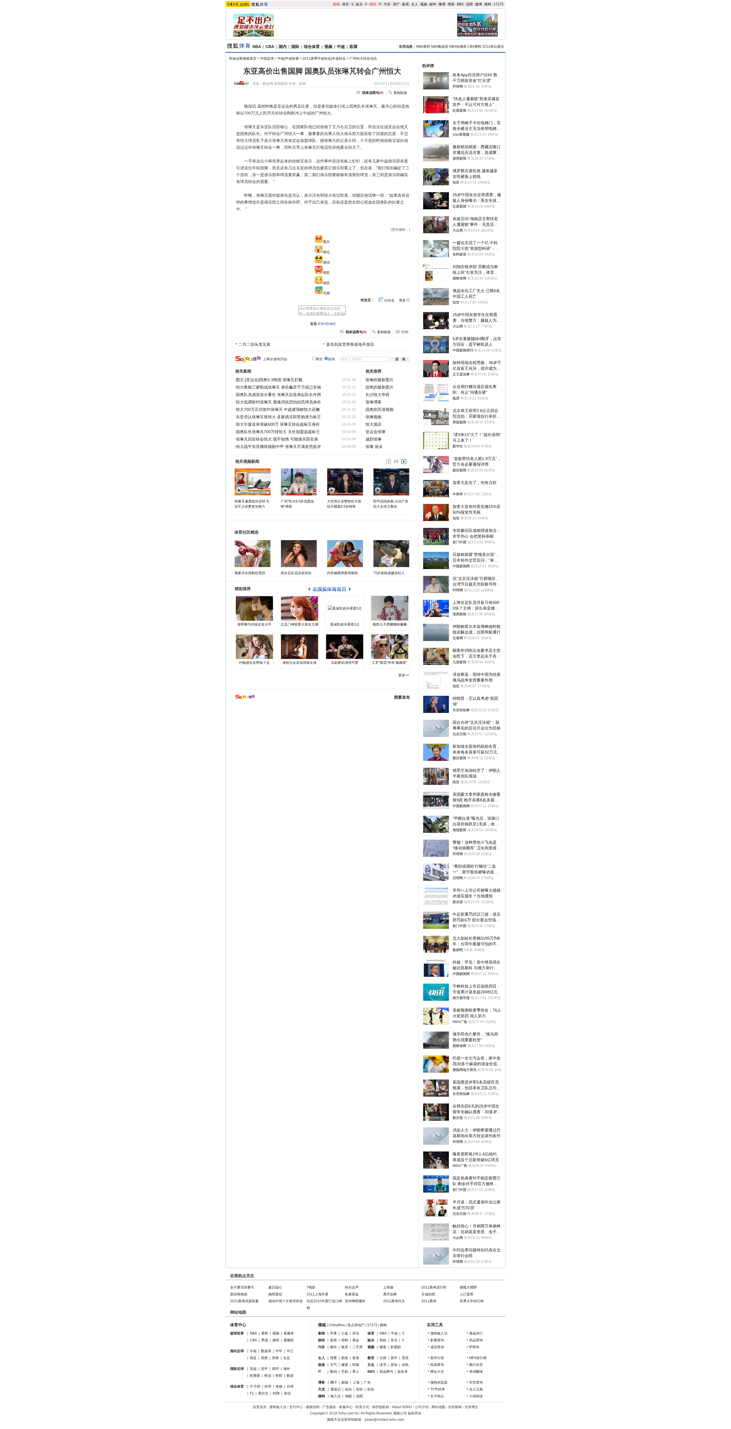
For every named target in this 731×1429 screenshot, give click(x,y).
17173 (498, 4)
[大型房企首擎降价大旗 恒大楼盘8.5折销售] (345, 481)
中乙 (290, 1351)
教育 (370, 1358)
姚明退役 (275, 1294)
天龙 (321, 1389)
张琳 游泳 (374, 446)
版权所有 (414, 1413)
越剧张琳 (373, 439)
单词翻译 (476, 1372)
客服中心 (346, 1407)
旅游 (321, 1365)
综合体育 (312, 46)
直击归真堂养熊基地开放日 (350, 344)
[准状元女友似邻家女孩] (299, 646)
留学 (394, 1358)
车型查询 (476, 1382)
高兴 (326, 242)
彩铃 (359, 1389)
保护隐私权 (380, 1407)
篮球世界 (237, 1333)
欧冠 (267, 1376)
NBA (256, 46)
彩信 (370, 1389)
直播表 (289, 1333)
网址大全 (437, 1372)
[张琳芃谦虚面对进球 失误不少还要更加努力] (252, 481)
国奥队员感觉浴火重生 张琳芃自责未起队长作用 (278, 394)
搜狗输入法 (438, 1333)
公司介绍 (422, 1407)
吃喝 (355, 1365)
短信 (348, 1389)
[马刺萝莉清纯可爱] (344, 646)
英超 (253, 1369)
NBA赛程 (423, 47)
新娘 (344, 1358)
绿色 (405, 1365)
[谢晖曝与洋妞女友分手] (254, 608)
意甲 (264, 1369)
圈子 (333, 1382)
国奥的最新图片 (379, 387)
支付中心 (296, 1407)
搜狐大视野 (468, 1287)
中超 (341, 46)
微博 (442, 4)
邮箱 (345, 1382)
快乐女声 (352, 1287)
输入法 (335, 1396)
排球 (267, 1386)
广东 (367, 1382)
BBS (460, 4)
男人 (355, 1372)
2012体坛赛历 (493, 47)
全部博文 (471, 1407)
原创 (394, 1365)
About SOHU (402, 1407)
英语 (405, 1358)
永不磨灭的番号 (242, 1287)
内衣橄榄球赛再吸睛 (342, 573)
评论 (355, 1333)
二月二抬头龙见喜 (254, 344)
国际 (295, 46)
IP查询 (474, 1347)
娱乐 (359, 4)
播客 (382, 1347)
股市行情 (437, 1358)
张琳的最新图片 (379, 379)
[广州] (298, 481)
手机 (344, 1372)
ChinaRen (337, 1325)
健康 (344, 1365)
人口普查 (466, 1294)
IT (380, 4)
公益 (344, 1333)
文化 (370, 1365)
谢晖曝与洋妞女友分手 (254, 624)
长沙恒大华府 (377, 394)
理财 (344, 1340)
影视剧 (396, 1347)
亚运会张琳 (375, 431)
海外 (286, 1369)
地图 (348, 1396)
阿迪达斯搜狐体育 (242, 59)
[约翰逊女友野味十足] (254, 646)
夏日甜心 (275, 1287)
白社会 (389, 300)
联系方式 (362, 1407)
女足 (286, 1358)
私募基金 (352, 1294)
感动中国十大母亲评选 (285, 1301)
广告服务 (329, 1407)
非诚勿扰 (428, 1294)
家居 (405, 4)
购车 (333, 1347)
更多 (402, 300)
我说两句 (386, 1372)
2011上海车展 (317, 1294)
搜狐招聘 (313, 1407)
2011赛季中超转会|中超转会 (324, 59)
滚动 (287, 1393)
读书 (382, 1365)
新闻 (336, 4)
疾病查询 (437, 1365)
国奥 (264, 1358)
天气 (333, 1365)
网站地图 (438, 1407)
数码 (333, 1372)
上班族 (388, 1287)
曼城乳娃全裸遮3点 (345, 624)
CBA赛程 (474, 47)
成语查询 (437, 1347)
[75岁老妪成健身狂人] (391, 553)
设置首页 (259, 1407)
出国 (382, 1358)
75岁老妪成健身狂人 (389, 573)
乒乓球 (255, 1386)
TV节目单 (437, 1389)
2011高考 (428, 1301)
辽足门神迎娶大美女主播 (299, 624)
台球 (290, 1386)
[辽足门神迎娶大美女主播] (299, 608)
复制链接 (400, 93)
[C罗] (389, 646)
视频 (423, 4)
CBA (270, 46)
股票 (333, 1340)
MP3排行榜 (478, 1358)
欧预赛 (255, 1376)
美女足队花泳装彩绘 (296, 573)
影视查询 (437, 1340)
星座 (355, 1358)
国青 (275, 1358)
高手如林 (390, 1294)
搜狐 (322, 1325)
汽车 (387, 4)
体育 (345, 4)
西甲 (275, 1369)
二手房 (357, 1347)
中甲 (279, 1351)
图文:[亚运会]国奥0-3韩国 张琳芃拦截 (269, 379)
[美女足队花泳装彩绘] (299, 553)
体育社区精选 (246, 532)
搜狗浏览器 (438, 1382)
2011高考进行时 (434, 1287)
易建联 (289, 1340)
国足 (253, 1358)
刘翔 (276, 1393)
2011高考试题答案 (244, 1301)
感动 (326, 262)
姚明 (275, 1340)
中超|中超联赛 (288, 59)
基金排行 (476, 1333)
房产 (396, 4)
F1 (252, 1393)
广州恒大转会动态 (363, 59)
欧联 (279, 1376)
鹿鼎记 (335, 1389)
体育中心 (238, 1325)
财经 (372, 4)
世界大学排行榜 (472, 1301)
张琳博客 (373, 402)
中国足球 (267, 59)
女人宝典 (476, 1389)
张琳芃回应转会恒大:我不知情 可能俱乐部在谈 (277, 439)
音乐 (394, 1340)
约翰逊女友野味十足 (254, 663)
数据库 (266, 1351)
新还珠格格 (238, 1294)
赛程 (264, 1333)
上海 (356, 1382)
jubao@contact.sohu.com (384, 1420)
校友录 (402, 1372)
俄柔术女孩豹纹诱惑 (249, 573)
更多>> (403, 675)
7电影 (311, 1287)
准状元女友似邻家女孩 (299, 663)
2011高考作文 (394, 1301)
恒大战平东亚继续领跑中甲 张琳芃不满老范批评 (278, 446)
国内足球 (237, 1351)
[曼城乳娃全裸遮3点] (344, 608)
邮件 (432, 4)
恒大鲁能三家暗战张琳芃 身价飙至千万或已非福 (278, 387)
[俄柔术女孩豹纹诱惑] (252, 553)
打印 (404, 332)
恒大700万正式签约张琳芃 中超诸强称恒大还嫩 (278, 409)
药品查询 (476, 1340)
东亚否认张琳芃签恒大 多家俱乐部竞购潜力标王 (278, 417)
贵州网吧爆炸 (355, 1301)
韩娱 (382, 1340)
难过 (326, 252)
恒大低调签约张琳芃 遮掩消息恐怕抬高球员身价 (278, 402)
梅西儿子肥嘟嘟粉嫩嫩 (390, 624)
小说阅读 (476, 1396)
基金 (355, 1340)
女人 (414, 4)
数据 (290, 1376)
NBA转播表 (458, 47)
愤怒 (326, 273)
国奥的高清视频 (379, 409)
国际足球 (237, 1369)
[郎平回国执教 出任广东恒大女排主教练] (391, 481)
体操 (279, 1386)
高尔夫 (263, 1393)
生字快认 (437, 1396)
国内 (283, 46)
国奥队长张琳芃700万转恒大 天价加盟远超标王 (278, 431)
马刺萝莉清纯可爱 (344, 663)
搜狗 (487, 4)
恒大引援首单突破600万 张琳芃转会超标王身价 (278, 424)
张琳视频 (373, 417)
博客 (451, 4)
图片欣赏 (476, 1365)
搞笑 (326, 283)
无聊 (326, 293)
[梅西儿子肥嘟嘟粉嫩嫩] (389, 608)
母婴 (333, 1358)
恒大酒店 (373, 424)
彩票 (354, 46)
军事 (333, 1333)
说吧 (469, 4)
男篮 (264, 1340)
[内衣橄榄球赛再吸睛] (345, 553)
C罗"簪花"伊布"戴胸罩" (390, 663)
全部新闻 (455, 1407)
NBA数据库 (439, 47)
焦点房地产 (356, 1325)
